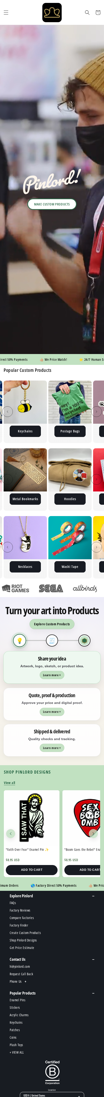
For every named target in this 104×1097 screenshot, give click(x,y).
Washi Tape (25, 566)
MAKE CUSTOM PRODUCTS (52, 204)
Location (52, 1090)
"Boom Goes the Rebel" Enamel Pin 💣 (31, 849)
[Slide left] (7, 411)
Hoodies (25, 499)
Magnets (70, 431)
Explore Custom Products (52, 624)
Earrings (70, 499)
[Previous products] (10, 833)
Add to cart (32, 870)
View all (9, 782)
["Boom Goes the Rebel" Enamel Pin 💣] (31, 818)
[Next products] (93, 833)
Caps (70, 566)
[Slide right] (96, 411)
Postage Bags (25, 431)
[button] (6, 12)
